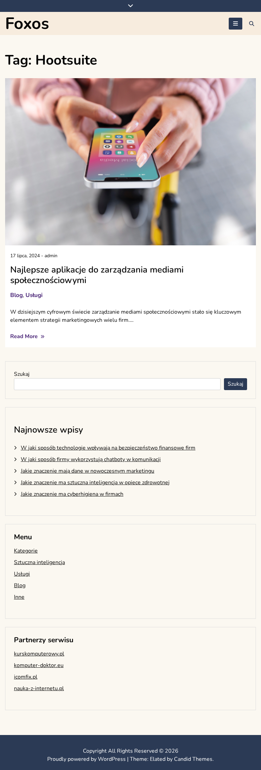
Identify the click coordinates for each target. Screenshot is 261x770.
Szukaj (22, 374)
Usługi (33, 295)
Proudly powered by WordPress (87, 759)
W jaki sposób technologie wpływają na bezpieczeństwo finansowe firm (108, 448)
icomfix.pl (25, 677)
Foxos (27, 23)
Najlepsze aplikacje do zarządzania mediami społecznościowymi (97, 275)
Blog (16, 295)
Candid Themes (193, 759)
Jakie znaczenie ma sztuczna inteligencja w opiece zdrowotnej (95, 482)
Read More (24, 336)
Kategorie (26, 551)
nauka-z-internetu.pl (39, 688)
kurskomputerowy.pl (39, 654)
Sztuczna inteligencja (39, 562)
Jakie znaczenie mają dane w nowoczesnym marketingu (87, 471)
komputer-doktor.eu (39, 665)
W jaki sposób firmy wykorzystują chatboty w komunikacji (91, 459)
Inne (19, 597)
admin (51, 255)
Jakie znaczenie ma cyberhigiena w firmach (72, 494)
